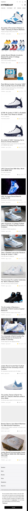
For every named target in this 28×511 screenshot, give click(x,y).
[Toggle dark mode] (22, 5)
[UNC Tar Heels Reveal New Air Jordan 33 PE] (13, 186)
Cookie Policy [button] (14, 499)
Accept (13, 507)
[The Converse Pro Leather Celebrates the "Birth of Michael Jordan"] (13, 270)
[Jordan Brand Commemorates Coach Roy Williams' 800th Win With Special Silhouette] (13, 442)
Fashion (3, 8)
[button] (25, 33)
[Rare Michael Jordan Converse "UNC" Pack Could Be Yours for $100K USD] (13, 74)
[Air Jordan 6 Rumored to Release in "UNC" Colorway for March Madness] (13, 18)
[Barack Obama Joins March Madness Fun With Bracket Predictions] (13, 414)
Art (15, 8)
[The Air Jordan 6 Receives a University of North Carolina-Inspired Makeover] (13, 297)
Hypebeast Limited (7, 489)
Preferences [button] (5, 503)
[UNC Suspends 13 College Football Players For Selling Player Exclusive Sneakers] (13, 214)
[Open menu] (25, 5)
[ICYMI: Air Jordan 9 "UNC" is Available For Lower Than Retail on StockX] (13, 103)
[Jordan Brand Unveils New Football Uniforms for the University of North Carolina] (13, 356)
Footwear (9, 8)
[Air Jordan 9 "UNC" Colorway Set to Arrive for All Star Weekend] (13, 130)
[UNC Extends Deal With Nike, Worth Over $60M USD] (13, 159)
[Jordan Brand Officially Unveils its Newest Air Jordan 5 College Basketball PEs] (13, 45)
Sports (2, 174)
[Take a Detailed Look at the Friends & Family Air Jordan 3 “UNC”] (13, 243)
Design (19, 8)
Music (24, 8)
